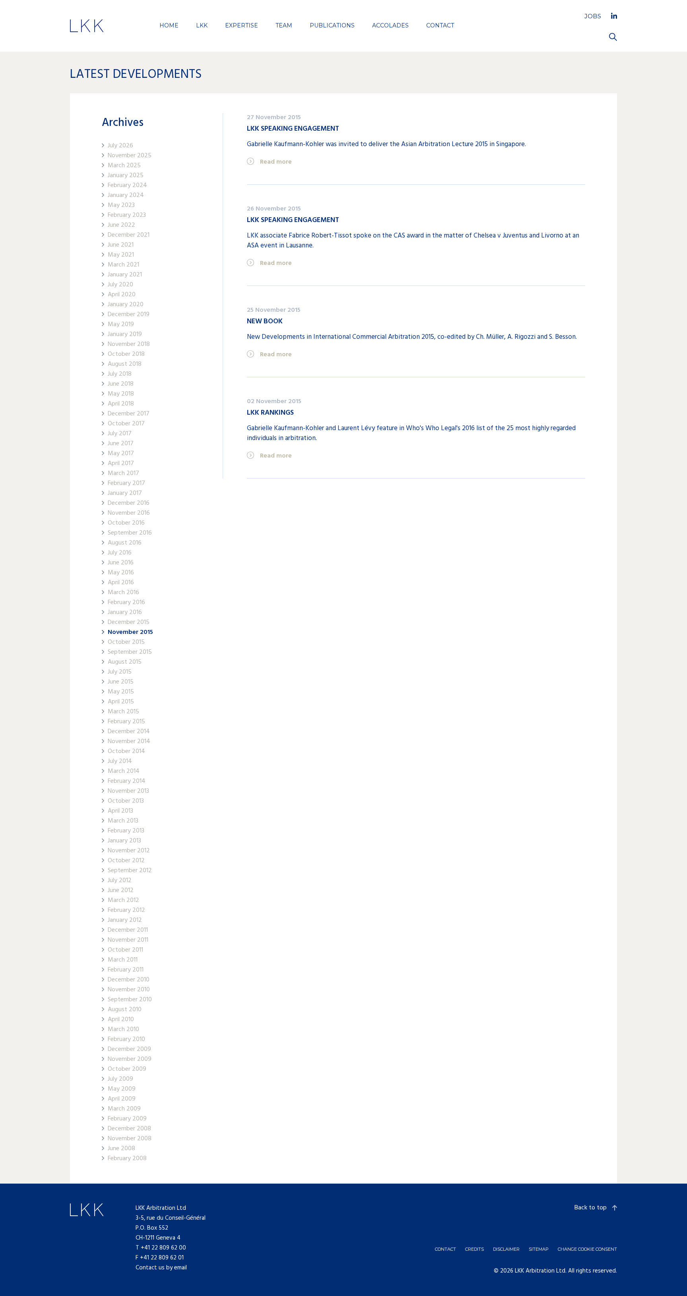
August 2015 (125, 662)
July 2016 (120, 553)
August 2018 (125, 364)
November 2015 (130, 632)
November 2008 (129, 1139)
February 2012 (126, 911)
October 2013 (126, 801)
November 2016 (129, 513)
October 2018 (126, 354)
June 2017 (121, 444)
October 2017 (126, 424)
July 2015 (120, 672)
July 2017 (120, 434)
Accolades (390, 25)
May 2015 (121, 692)
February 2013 (126, 831)
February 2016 (126, 603)
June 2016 (121, 563)
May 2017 (121, 454)
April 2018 (121, 404)
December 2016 (128, 503)
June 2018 (121, 384)
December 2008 (129, 1129)
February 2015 (126, 722)
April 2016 (121, 583)
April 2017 (121, 464)
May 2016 (121, 573)
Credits (474, 1249)
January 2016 (125, 613)
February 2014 (127, 781)
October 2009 (127, 1069)
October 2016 (126, 523)
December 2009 (129, 1050)
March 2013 (123, 821)
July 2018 (120, 374)
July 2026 (120, 146)
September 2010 (130, 1000)
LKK (202, 25)
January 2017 (125, 493)
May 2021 (121, 255)
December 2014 (129, 732)
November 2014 (129, 742)
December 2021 (128, 235)
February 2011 (126, 970)
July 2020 (120, 285)
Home (169, 25)
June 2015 (121, 682)
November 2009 (129, 1059)
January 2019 (125, 335)
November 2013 (128, 791)
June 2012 (121, 891)
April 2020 (122, 295)
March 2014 (124, 771)
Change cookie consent (587, 1249)
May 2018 (121, 394)
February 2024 (127, 186)
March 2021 (123, 265)
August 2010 (125, 1010)
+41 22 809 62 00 (163, 1248)
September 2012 (130, 871)
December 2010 (128, 980)
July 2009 (120, 1079)
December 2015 (128, 623)
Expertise (241, 25)
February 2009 (127, 1119)
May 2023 (121, 206)
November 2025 (129, 156)
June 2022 (121, 225)
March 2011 (123, 960)
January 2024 (126, 196)
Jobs (592, 16)
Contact (440, 25)
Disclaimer (506, 1249)
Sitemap (539, 1249)
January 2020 (126, 305)
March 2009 (124, 1109)
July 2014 (120, 762)
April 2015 (121, 702)
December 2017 (128, 414)
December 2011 (128, 930)
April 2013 (120, 811)
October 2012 (126, 861)
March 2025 (124, 166)
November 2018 (129, 345)
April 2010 (121, 1020)
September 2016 (130, 533)
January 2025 (126, 176)
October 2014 (126, 752)
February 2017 (126, 484)
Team (284, 25)
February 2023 (127, 215)
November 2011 (128, 940)
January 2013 (124, 841)
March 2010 (123, 1030)
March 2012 (123, 901)
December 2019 (128, 315)
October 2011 (125, 950)
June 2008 (121, 1149)
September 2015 (130, 652)
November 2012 (129, 851)
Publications (332, 25)
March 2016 (123, 593)
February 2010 (126, 1040)
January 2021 (125, 275)
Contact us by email (161, 1268)
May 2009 (122, 1089)
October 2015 (126, 642)
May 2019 (121, 325)
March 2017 (123, 474)
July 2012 (120, 881)
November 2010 (129, 990)
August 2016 (125, 543)
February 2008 (127, 1159)
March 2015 (123, 712)
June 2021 (121, 245)
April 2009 (122, 1099)
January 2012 (125, 920)
